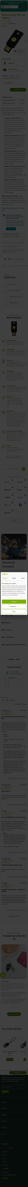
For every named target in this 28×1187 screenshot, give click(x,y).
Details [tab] (14, 578)
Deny (14, 611)
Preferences (13, 606)
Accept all (14, 601)
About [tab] (23, 578)
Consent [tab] (5, 578)
